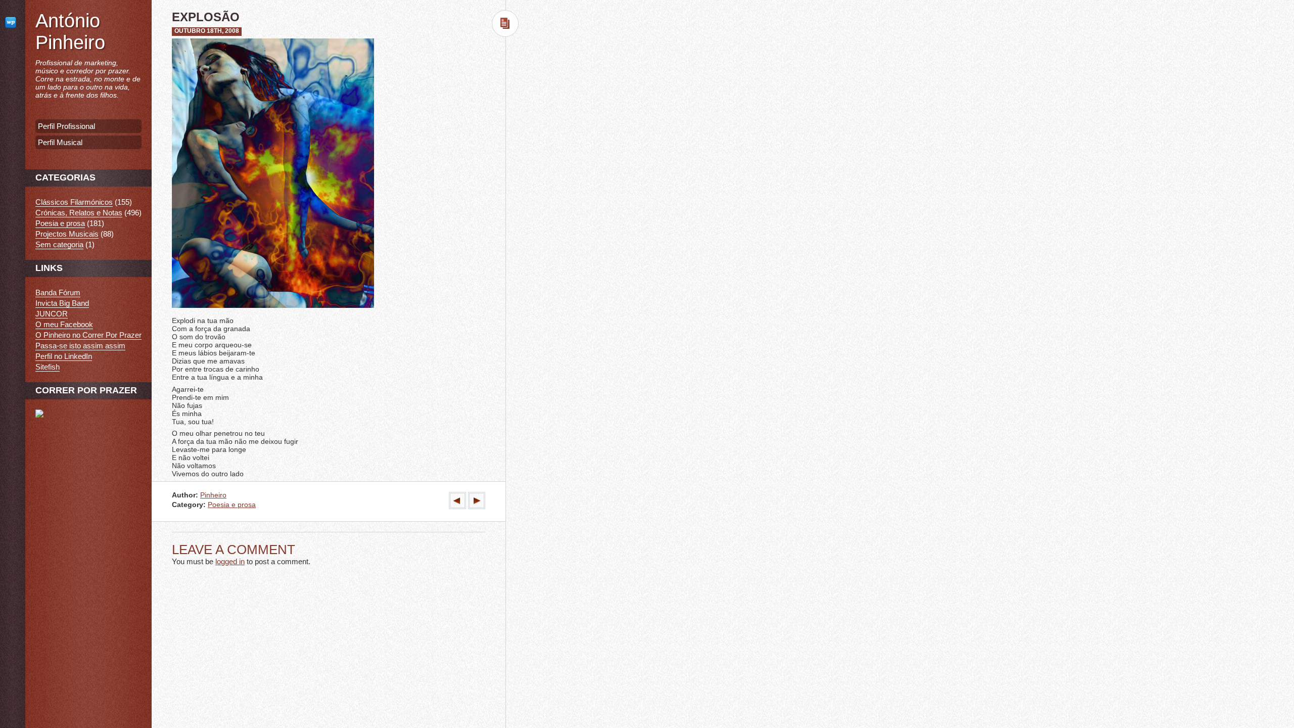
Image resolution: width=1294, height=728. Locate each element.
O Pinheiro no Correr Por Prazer (88, 335)
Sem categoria (59, 244)
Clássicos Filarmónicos (74, 202)
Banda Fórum (57, 292)
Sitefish (47, 366)
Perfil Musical (60, 142)
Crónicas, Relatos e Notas (78, 212)
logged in (230, 561)
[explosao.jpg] (273, 309)
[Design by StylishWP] (12, 22)
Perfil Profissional (66, 126)
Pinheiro (213, 495)
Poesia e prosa (232, 505)
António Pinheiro (70, 31)
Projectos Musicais (67, 234)
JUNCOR (51, 313)
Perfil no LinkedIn (63, 356)
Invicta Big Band (62, 303)
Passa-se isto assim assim (80, 345)
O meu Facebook (64, 324)
